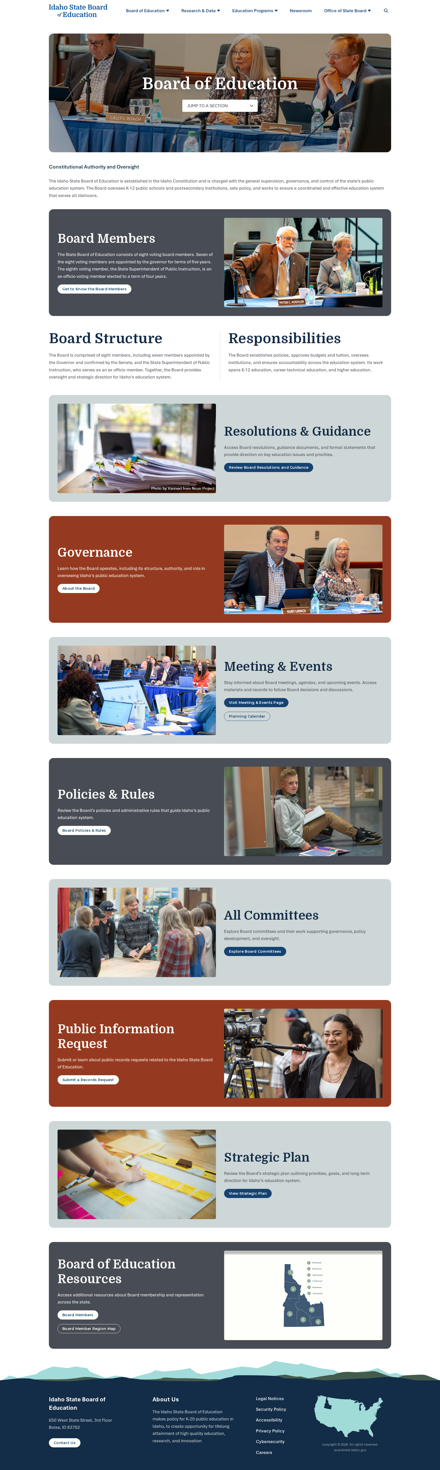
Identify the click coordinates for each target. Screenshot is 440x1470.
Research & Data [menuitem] (198, 10)
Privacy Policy (270, 1431)
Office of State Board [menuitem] (345, 10)
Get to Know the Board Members (94, 289)
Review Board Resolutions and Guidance (268, 467)
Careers (264, 1452)
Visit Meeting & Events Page (256, 702)
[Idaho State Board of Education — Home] (78, 10)
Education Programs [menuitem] (252, 10)
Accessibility (269, 1420)
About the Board (78, 588)
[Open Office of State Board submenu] (370, 10)
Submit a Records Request (88, 1080)
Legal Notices (270, 1398)
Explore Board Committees (255, 951)
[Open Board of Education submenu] (168, 10)
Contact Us (65, 1443)
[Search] (386, 11)
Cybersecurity (270, 1441)
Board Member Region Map (89, 1328)
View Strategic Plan (248, 1193)
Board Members (77, 1315)
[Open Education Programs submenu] (277, 10)
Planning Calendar (247, 716)
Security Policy (271, 1409)
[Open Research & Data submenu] (219, 10)
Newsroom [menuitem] (301, 10)
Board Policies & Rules (84, 830)
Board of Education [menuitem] (145, 10)
